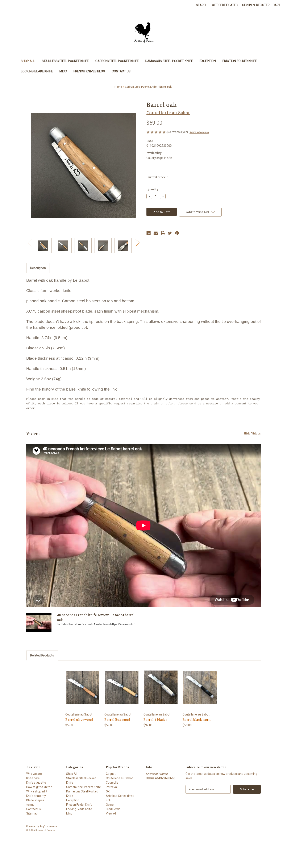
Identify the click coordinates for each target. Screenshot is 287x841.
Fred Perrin (113, 809)
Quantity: (152, 189)
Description (38, 268)
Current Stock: (157, 177)
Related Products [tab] (42, 655)
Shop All (28, 61)
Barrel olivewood (79, 720)
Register (263, 5)
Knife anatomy (36, 795)
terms (30, 804)
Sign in (247, 5)
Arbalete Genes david (120, 795)
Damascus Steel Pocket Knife (169, 61)
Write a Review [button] (199, 132)
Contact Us (121, 71)
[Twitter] (170, 233)
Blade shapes (35, 800)
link (114, 389)
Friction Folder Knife (239, 61)
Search (201, 5)
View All (111, 813)
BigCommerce (48, 826)
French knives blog (89, 71)
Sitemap (32, 813)
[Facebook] (148, 233)
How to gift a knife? (39, 787)
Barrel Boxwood (117, 720)
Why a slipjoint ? (36, 791)
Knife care (33, 778)
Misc (63, 71)
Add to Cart (82, 691)
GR (108, 791)
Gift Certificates (225, 5)
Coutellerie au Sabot (119, 778)
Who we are (34, 773)
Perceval (111, 787)
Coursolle (112, 782)
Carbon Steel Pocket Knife (117, 61)
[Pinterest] (177, 233)
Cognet (111, 773)
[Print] (163, 233)
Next (137, 242)
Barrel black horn (197, 720)
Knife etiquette (36, 782)
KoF (108, 800)
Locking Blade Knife (37, 71)
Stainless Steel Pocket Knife (65, 61)
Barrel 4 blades (155, 720)
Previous (29, 242)
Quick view (82, 683)
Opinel (110, 804)
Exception (208, 61)
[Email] (156, 233)
